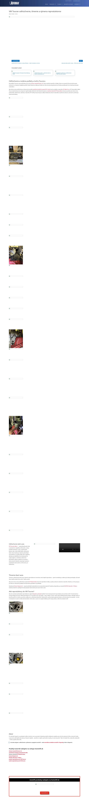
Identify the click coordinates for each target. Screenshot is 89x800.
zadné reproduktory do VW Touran (17, 761)
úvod (46, 4)
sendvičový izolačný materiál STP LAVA (41, 89)
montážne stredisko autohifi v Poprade (53, 742)
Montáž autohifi (68, 4)
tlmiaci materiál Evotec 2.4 (37, 83)
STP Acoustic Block (13, 546)
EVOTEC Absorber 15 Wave (71, 586)
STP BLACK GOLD (33, 581)
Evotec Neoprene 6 (18, 586)
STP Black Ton (66, 89)
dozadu (39, 594)
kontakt (77, 4)
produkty (52, 4)
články (59, 4)
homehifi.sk (39, 749)
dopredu (35, 594)
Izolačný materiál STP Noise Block (54, 91)
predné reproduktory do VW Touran (17, 759)
